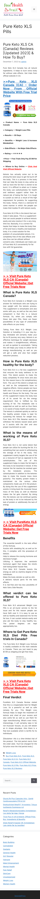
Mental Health (9, 867)
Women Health (9, 884)
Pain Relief (7, 870)
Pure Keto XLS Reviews (12, 768)
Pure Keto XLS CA (10, 759)
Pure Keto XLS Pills (11, 765)
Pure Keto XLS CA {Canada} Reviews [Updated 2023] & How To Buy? (18, 50)
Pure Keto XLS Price (28, 765)
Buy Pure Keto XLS (13, 756)
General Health (9, 853)
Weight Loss (11, 753)
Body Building (8, 842)
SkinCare (6, 873)
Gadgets (6, 849)
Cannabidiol (8, 846)
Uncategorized (9, 877)
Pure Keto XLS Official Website (23, 762)
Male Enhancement (11, 863)
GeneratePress (20, 896)
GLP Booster (8, 856)
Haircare (6, 860)
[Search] (34, 780)
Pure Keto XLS (28, 756)
